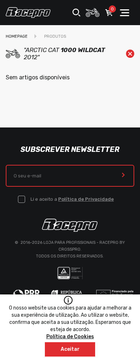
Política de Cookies (70, 337)
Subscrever (123, 176)
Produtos (55, 36)
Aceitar (70, 349)
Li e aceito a (72, 199)
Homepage (17, 36)
